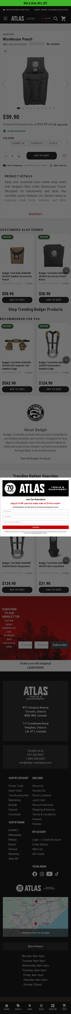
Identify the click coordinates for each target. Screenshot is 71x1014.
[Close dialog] (69, 479)
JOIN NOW (35, 527)
